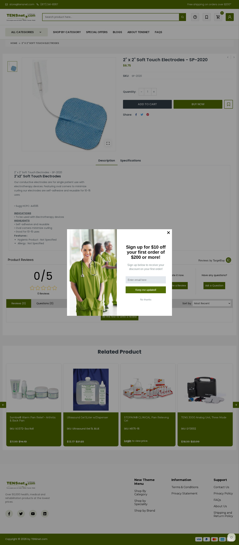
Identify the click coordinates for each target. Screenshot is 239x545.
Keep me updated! (145, 289)
